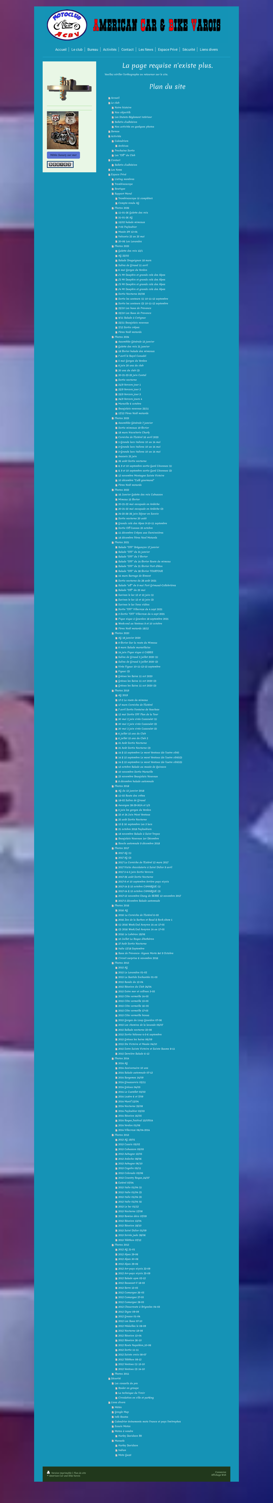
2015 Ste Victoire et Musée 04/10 (137, 1044)
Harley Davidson (128, 1445)
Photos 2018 (122, 786)
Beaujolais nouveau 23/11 (133, 408)
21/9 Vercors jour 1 (129, 384)
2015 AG (123, 967)
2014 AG (123, 1063)
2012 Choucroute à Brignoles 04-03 (139, 1307)
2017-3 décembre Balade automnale (139, 900)
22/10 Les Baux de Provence (134, 313)
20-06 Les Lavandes (130, 241)
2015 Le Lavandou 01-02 (132, 972)
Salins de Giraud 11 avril (133, 265)
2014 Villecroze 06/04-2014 (134, 1130)
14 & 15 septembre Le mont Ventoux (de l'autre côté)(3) (150, 762)
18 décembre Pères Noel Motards (137, 537)
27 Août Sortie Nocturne (132, 943)
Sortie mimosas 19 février (133, 427)
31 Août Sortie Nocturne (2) (134, 748)
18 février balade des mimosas (136, 351)
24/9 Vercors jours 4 (130, 399)
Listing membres (124, 179)
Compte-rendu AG (128, 203)
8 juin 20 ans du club (131, 365)
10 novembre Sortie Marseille (135, 771)
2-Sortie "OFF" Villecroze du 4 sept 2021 (141, 614)
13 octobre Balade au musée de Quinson (142, 767)
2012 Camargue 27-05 (131, 1297)
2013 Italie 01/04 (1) (130, 1187)
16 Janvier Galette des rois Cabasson (140, 494)
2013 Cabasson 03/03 (131, 1149)
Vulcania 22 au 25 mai (131, 236)
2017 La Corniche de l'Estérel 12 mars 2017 (143, 862)
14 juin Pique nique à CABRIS (135, 652)
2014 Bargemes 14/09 (130, 1077)
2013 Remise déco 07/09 (132, 1216)
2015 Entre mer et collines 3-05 (136, 991)
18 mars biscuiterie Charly (134, 432)
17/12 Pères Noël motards (133, 413)
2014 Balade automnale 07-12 (135, 1072)
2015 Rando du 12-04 (130, 982)
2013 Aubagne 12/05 (130, 1154)
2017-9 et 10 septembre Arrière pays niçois (143, 881)
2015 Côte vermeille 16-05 (133, 1006)
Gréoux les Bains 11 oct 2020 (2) (137, 681)
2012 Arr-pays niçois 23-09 (134, 1273)
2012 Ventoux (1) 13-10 (131, 1364)
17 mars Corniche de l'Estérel (135, 705)
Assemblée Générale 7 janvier (135, 423)
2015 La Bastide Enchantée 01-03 (137, 977)
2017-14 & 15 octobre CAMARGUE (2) (139, 891)
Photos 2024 (122, 337)
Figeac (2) (124, 671)
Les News (116, 169)
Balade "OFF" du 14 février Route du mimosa (144, 561)
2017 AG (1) (124, 853)
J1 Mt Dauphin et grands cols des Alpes (141, 275)
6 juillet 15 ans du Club (132, 733)
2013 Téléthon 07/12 (129, 1240)
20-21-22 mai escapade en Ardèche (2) (140, 509)
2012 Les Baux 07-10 (130, 1321)
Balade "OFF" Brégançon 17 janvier (138, 547)
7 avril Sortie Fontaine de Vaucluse (138, 709)
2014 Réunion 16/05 (130, 1115)
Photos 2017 (122, 848)
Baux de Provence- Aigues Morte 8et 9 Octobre (145, 953)
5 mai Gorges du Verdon (132, 361)
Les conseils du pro (126, 1383)
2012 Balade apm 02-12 (132, 1278)
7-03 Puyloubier (127, 227)
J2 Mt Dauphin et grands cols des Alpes (141, 279)
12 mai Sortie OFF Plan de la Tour (138, 714)
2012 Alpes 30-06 (128, 1259)
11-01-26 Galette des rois (133, 212)
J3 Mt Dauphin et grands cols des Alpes (141, 284)
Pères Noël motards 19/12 (133, 628)
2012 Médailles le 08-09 (132, 1326)
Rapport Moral (123, 193)
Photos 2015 (122, 963)
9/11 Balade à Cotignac (132, 317)
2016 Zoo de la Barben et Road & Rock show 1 (145, 919)
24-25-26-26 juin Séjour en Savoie (138, 513)
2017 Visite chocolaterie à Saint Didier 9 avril (145, 867)
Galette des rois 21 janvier (134, 346)
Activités (116, 136)
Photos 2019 (122, 690)
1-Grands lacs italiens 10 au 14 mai (139, 442)
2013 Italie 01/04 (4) (130, 1201)
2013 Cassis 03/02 (129, 1144)
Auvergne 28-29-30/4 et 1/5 (134, 805)
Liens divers (118, 1402)
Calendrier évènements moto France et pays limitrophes (148, 1421)
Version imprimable (61, 1472)
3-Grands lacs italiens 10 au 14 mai (139, 451)
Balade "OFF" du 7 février (133, 556)
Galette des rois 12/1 (130, 250)
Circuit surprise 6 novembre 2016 (138, 958)
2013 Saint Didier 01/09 (132, 1230)
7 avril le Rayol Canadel (132, 356)
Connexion (220, 1472)
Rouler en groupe (128, 1388)
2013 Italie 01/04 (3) (130, 1197)
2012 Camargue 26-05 (131, 1292)
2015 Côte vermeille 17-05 (133, 1010)
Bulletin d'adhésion (126, 122)
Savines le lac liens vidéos (134, 604)
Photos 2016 (122, 905)
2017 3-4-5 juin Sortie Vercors (135, 872)
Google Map (122, 1412)
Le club (115, 102)
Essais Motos (123, 1426)
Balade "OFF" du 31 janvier (134, 552)
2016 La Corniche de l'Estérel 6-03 (138, 915)
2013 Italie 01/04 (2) (130, 1192)
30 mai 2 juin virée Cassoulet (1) (137, 719)
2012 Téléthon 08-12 (129, 1359)
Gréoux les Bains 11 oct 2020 (135, 676)
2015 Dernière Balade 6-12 (133, 1053)
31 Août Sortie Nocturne (132, 743)
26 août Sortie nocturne (132, 461)
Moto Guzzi (124, 1455)
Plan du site (80, 1472)
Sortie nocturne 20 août (132, 518)
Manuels (120, 1440)
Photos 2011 (122, 1373)
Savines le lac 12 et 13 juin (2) (136, 599)
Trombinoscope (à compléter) (135, 198)
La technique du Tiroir (131, 1393)
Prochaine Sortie (125, 150)
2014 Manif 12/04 (128, 1101)
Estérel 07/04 (126, 1182)
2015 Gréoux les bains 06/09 (135, 1039)
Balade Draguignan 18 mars (134, 260)
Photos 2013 (122, 1135)
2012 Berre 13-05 (128, 1288)
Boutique (120, 188)
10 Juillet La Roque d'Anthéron (136, 939)
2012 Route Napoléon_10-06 (134, 1345)
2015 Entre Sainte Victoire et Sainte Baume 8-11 (146, 1048)
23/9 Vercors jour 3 (129, 394)
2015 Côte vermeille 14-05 (133, 996)
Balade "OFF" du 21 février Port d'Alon (140, 566)
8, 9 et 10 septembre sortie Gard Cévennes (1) (145, 466)
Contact (115, 160)
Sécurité (116, 1378)
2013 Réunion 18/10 (129, 1225)
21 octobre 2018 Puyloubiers (135, 829)
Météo (118, 1407)
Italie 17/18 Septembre (131, 948)
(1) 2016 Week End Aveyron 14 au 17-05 (141, 924)
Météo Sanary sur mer (63, 155)
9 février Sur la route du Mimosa (137, 642)
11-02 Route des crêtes (131, 795)
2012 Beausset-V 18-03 (131, 1283)
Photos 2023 (122, 418)
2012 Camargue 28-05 (131, 1302)
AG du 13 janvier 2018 (131, 790)
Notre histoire (123, 107)
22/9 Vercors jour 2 (129, 389)
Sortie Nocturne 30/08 (131, 294)
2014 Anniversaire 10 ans (133, 1068)
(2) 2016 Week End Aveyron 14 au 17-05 (141, 929)
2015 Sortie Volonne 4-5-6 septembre (140, 1034)
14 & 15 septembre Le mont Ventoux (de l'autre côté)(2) (150, 757)
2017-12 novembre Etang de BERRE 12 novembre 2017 (149, 896)
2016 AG (123, 910)
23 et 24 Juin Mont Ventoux (134, 814)
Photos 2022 (122, 490)
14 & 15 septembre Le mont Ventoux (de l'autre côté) (148, 752)
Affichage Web (218, 1474)
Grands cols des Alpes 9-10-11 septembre (142, 523)
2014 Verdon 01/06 (129, 1125)
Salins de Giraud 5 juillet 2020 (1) (138, 657)
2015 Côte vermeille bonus (133, 1015)
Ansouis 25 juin (127, 456)
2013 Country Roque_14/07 (133, 1177)
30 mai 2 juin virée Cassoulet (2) (137, 724)
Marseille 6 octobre (129, 403)
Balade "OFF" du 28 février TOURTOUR (140, 571)
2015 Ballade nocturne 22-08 (135, 1029)
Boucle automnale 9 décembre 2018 (139, 843)
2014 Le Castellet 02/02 (131, 1092)
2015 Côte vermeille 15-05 (133, 1001)
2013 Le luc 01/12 (128, 1206)
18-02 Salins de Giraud (131, 800)
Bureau (115, 131)
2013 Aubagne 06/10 (130, 1163)
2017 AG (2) (124, 857)
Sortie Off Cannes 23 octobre (135, 528)
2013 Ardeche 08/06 (130, 1159)
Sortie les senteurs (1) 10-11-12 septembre (143, 298)
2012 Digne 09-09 (128, 1311)
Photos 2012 (122, 1244)
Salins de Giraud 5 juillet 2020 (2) (138, 661)
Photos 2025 (122, 246)
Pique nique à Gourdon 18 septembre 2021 (143, 619)
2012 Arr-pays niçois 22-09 (134, 1268)
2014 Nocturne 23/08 (130, 1106)
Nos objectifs (123, 112)
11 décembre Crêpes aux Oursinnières (140, 532)
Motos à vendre (124, 1431)
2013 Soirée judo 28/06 (132, 1235)
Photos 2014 (122, 1058)
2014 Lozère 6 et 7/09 (130, 1096)
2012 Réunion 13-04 (129, 1335)
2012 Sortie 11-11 (128, 1350)
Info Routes (121, 1417)
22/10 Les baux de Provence (134, 308)
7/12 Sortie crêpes (128, 327)
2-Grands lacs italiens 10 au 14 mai (139, 446)
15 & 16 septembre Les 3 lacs (135, 824)
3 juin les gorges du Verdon (134, 810)
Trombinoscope (124, 184)
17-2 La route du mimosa (133, 700)
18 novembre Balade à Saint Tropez (139, 834)
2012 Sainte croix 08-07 (132, 1354)
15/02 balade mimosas (131, 222)
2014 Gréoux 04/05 (129, 1087)
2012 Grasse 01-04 (129, 1316)
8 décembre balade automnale (136, 781)
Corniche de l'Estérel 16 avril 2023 (138, 437)
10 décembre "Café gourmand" (136, 480)
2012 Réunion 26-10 (130, 1340)
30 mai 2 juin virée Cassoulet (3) (137, 728)
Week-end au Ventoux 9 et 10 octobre (140, 623)
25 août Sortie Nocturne (132, 819)
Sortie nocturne (127, 380)
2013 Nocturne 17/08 (130, 1211)
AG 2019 (123, 695)
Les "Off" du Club (125, 155)
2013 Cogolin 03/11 (129, 1168)
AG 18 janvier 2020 (129, 638)
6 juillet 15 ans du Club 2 (133, 738)
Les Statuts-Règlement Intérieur (133, 117)
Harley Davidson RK (130, 1436)
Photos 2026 (122, 208)
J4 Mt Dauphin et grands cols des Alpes (141, 289)
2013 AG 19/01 (126, 1139)
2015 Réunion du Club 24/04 (134, 986)
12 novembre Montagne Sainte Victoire (141, 475)
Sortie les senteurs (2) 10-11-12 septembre (143, 303)
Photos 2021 (122, 542)
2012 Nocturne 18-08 (130, 1330)
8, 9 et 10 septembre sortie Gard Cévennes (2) (145, 470)
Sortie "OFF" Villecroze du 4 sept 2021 (140, 609)
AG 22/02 (123, 255)
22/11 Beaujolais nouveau (133, 322)
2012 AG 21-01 (126, 1249)
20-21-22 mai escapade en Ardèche (139, 504)
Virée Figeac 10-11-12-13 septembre (139, 666)
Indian (122, 1450)
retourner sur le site (155, 74)
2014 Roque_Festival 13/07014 (135, 1120)
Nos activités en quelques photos (134, 126)
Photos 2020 (122, 633)
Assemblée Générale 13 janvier (136, 341)
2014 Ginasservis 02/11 (132, 1082)
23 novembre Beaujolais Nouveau (138, 776)
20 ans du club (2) (129, 370)
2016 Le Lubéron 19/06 (131, 934)
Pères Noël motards (130, 332)
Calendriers (121, 141)
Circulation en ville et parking (136, 1397)
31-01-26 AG (125, 217)
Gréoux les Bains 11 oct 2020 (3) (137, 685)
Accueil (115, 98)
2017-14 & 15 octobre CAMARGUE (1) (139, 886)
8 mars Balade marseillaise (134, 647)
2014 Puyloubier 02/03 (131, 1111)
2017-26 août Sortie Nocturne (135, 877)
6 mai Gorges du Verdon (132, 270)
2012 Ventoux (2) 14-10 (131, 1369)
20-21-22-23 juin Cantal (132, 375)
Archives (123, 146)
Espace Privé (118, 174)
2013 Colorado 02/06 (130, 1173)
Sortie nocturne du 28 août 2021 (137, 580)
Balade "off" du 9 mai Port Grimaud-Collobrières (147, 585)
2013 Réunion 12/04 (129, 1221)
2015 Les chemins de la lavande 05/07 (140, 1025)
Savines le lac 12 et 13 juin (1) (136, 595)
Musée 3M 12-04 (127, 232)
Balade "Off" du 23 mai (131, 590)
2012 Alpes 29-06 (128, 1254)
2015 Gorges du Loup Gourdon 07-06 (140, 1020)
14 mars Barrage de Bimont (134, 575)
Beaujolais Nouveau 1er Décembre (138, 838)
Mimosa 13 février (129, 499)
